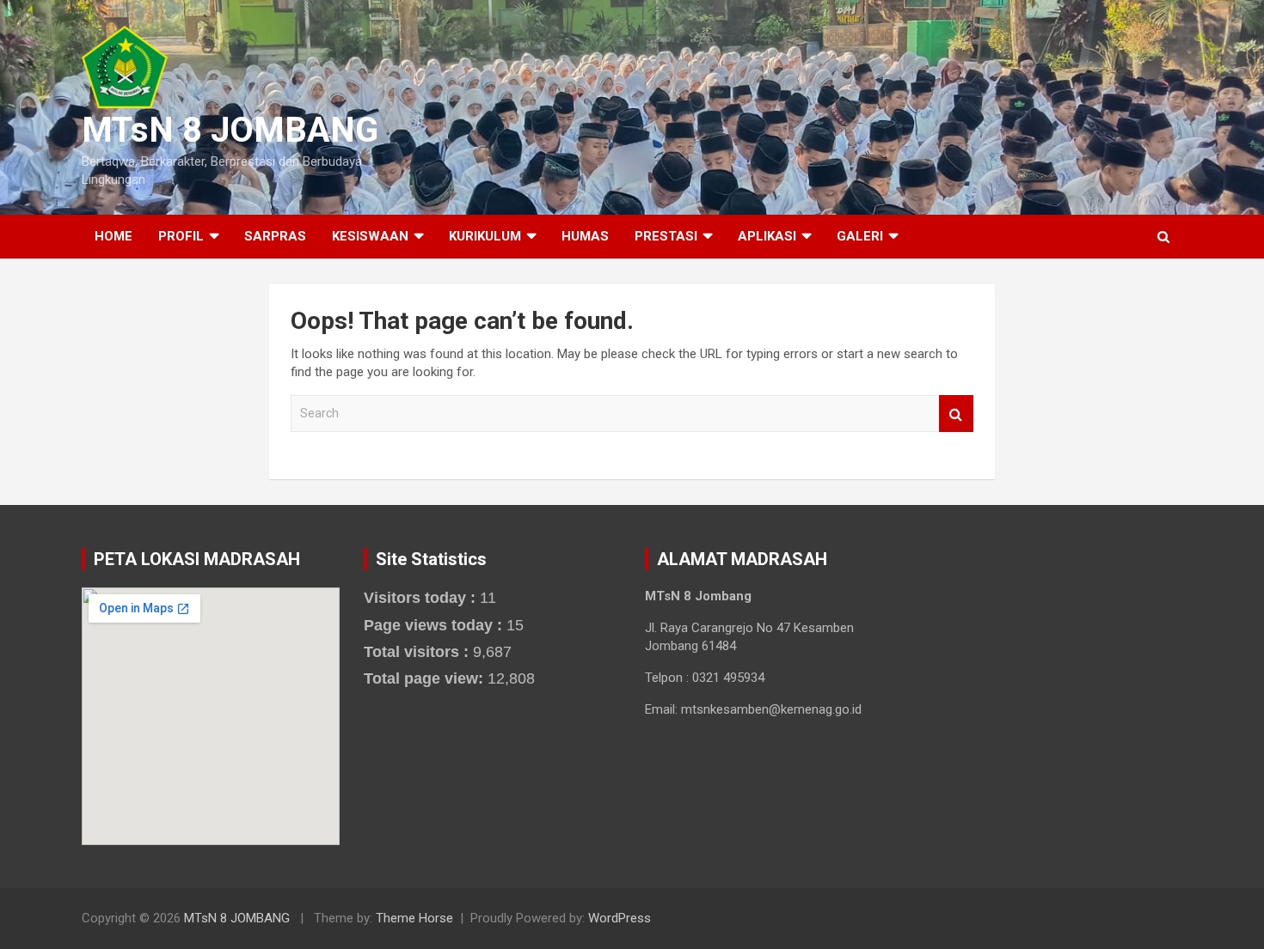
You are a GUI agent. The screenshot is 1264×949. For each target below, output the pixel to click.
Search (956, 413)
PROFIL (181, 236)
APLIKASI (767, 236)
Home (113, 236)
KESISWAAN (370, 236)
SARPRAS (275, 236)
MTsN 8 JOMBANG (230, 130)
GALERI (860, 236)
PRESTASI (666, 236)
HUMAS (585, 236)
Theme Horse (414, 918)
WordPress (619, 918)
